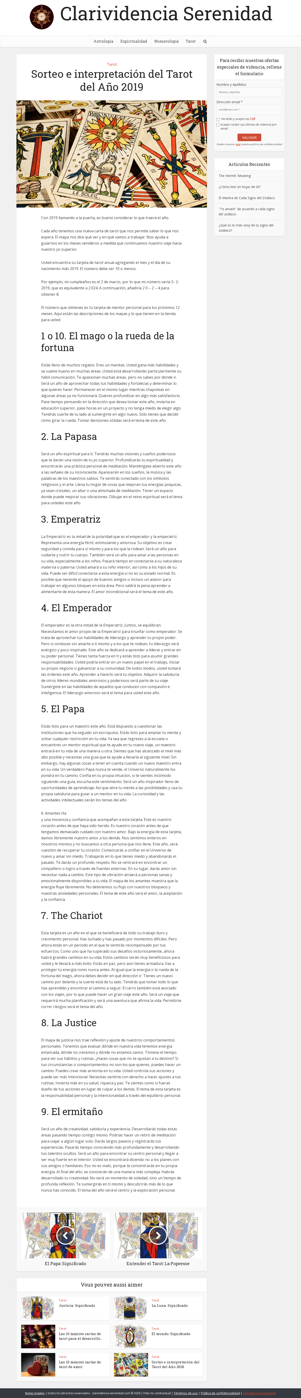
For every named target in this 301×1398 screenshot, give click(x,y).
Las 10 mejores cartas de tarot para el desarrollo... (80, 1336)
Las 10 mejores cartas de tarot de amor (80, 1364)
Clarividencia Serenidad (166, 13)
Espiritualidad (133, 41)
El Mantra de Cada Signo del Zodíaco (247, 198)
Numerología (166, 41)
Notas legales (35, 1393)
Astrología (103, 41)
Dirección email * (229, 102)
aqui (238, 144)
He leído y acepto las (238, 119)
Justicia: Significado (77, 1305)
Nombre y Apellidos (231, 84)
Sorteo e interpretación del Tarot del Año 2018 (175, 1364)
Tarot (191, 41)
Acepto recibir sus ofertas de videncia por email (249, 127)
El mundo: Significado (171, 1333)
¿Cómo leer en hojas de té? (240, 186)
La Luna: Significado (170, 1305)
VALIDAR (249, 137)
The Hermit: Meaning (235, 175)
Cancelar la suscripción (259, 1393)
